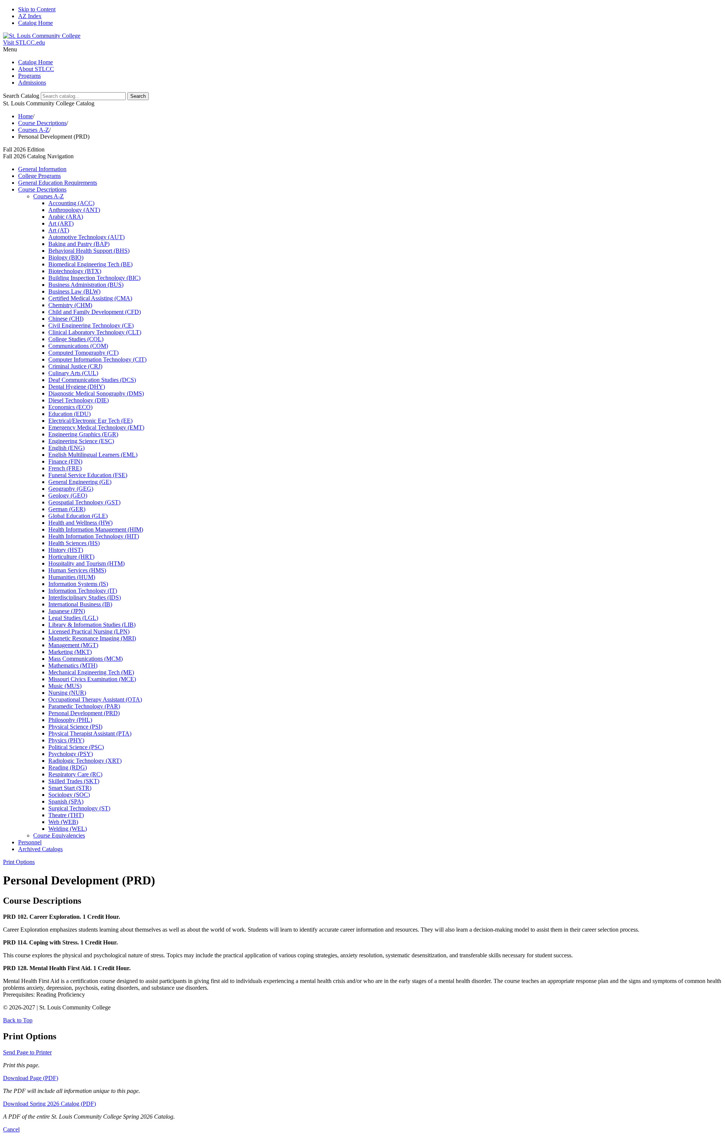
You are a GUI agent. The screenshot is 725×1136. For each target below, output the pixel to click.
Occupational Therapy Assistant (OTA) (95, 699)
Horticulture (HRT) (71, 556)
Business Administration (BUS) (85, 284)
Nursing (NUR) (67, 692)
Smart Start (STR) (69, 788)
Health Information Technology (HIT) (93, 536)
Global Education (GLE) (78, 516)
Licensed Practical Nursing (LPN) (89, 631)
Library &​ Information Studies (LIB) (92, 624)
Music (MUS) (65, 686)
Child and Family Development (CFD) (94, 312)
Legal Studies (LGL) (73, 618)
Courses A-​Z (48, 196)
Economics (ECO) (70, 407)
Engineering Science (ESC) (81, 441)
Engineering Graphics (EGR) (83, 434)
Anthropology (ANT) (74, 210)
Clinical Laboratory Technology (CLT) (94, 332)
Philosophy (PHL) (70, 720)
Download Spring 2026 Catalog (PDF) (49, 1103)
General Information (42, 169)
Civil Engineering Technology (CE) (91, 325)
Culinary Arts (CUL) (73, 373)
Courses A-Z (33, 130)
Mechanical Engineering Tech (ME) (91, 672)
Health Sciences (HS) (74, 543)
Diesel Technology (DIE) (78, 400)
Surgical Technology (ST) (79, 808)
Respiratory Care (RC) (75, 774)
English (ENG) (66, 448)
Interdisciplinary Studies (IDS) (84, 597)
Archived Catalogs (40, 849)
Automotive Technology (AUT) (86, 237)
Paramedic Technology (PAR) (84, 706)
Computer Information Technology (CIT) (97, 359)
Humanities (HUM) (71, 577)
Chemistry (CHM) (70, 305)
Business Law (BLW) (74, 291)
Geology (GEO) (67, 495)
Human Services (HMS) (77, 570)
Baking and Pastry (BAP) (79, 244)
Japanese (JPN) (66, 611)
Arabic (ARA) (65, 216)
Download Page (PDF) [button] (30, 1078)
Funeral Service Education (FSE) (87, 475)
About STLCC (36, 69)
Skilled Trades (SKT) (73, 781)
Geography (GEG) (70, 488)
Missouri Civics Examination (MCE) (92, 679)
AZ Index (30, 16)
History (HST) (65, 550)
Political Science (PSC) (76, 747)
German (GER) (66, 509)
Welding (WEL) (67, 828)
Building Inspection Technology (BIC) (94, 278)
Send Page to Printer (27, 1052)
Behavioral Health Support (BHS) (89, 250)
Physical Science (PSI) (75, 726)
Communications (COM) (78, 346)
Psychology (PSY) (70, 754)
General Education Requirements (57, 182)
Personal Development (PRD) (84, 713)
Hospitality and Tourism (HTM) (86, 563)
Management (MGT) (73, 645)
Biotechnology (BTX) (74, 271)
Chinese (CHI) (65, 318)
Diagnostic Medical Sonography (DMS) (96, 393)
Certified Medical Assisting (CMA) (90, 298)
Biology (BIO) (65, 257)
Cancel (11, 1129)
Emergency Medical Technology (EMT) (96, 427)
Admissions (32, 82)
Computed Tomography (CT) (83, 352)
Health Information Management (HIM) (95, 529)
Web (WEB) (63, 822)
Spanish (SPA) (65, 801)
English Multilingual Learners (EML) (92, 454)
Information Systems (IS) (78, 584)
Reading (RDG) (67, 767)
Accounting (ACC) (71, 203)
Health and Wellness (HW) (80, 522)
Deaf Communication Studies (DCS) (92, 380)
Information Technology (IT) (82, 590)
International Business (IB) (80, 604)
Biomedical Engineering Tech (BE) (90, 264)
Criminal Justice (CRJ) (75, 366)
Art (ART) (61, 223)
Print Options (19, 862)
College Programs (39, 176)
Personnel (30, 842)
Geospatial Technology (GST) (84, 502)
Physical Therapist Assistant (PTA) (89, 733)
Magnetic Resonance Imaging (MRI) (92, 638)
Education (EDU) (69, 414)
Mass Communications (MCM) (85, 658)
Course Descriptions (42, 123)
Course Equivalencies (59, 835)
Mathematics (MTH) (72, 665)
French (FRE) (65, 468)
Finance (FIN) (65, 461)
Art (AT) (58, 230)
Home (25, 116)
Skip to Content (37, 9)
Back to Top (17, 1020)
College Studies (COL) (75, 339)
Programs (29, 76)
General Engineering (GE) (79, 482)
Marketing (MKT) (70, 652)
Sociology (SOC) (69, 794)
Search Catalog (21, 96)
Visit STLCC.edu (24, 42)
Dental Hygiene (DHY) (76, 386)
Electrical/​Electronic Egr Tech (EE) (90, 420)
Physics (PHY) (66, 740)
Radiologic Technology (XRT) (85, 760)
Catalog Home (35, 23)
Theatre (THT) (66, 815)
